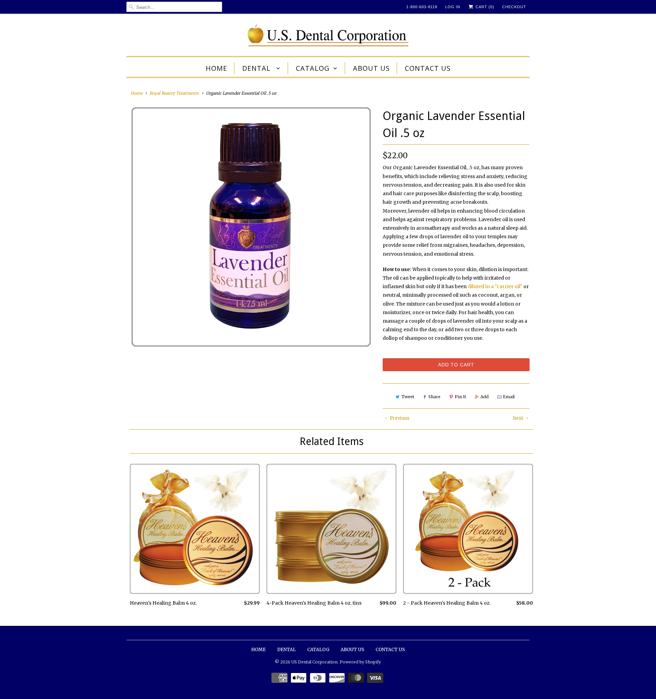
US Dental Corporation (314, 661)
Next (518, 418)
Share (434, 396)
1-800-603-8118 (421, 7)
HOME (216, 68)
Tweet (407, 396)
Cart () (484, 7)
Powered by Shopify (360, 661)
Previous (399, 418)
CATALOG (313, 68)
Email (509, 396)
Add (484, 396)
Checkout (514, 7)
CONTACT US (428, 68)
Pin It (460, 396)
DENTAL (257, 68)
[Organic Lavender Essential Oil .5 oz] (251, 227)
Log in (452, 7)
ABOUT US (371, 68)
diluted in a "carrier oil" (495, 286)
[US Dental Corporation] (328, 36)
